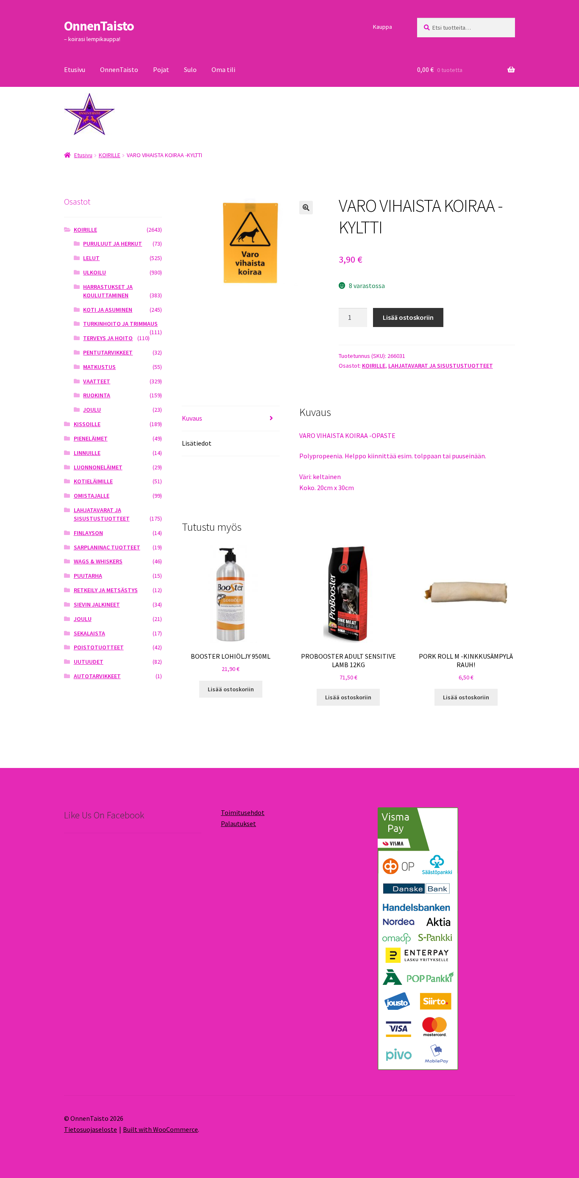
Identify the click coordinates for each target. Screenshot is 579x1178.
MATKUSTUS (99, 367)
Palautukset (238, 823)
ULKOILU (94, 272)
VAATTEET (96, 381)
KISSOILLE (87, 424)
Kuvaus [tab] (192, 418)
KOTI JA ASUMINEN (107, 309)
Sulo (190, 69)
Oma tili (223, 69)
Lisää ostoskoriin (408, 317)
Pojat (161, 69)
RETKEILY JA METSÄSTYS (106, 590)
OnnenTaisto (99, 25)
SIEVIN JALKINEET (97, 604)
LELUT (91, 258)
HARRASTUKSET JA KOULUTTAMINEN (108, 291)
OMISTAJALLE (91, 495)
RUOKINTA (96, 395)
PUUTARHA (88, 575)
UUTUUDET (88, 661)
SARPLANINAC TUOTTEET (107, 547)
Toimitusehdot (242, 812)
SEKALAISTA (89, 633)
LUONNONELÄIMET (98, 467)
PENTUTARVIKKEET (108, 352)
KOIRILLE (109, 155)
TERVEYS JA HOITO (108, 338)
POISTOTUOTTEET (99, 647)
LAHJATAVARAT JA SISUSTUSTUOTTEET (440, 365)
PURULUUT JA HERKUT (112, 243)
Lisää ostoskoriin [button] (231, 689)
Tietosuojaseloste (90, 1129)
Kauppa (382, 26)
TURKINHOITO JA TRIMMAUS (120, 323)
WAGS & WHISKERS (98, 561)
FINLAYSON (88, 533)
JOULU (92, 409)
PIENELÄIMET (91, 438)
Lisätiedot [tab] (197, 443)
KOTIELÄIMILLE (93, 481)
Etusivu (74, 69)
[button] (306, 207)
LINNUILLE (87, 453)
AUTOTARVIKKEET (97, 676)
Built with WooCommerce (160, 1129)
